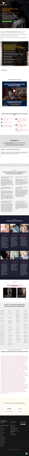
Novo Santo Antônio (3, 391)
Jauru (18, 375)
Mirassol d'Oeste (3, 361)
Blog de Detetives (7, 37)
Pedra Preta (2, 366)
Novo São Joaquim (14, 382)
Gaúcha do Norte (3, 378)
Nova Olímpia (22, 363)
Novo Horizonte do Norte (4, 385)
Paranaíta (15, 372)
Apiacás (16, 373)
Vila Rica (7, 361)
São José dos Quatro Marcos (24, 364)
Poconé (19, 360)
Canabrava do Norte (20, 382)
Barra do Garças (15, 357)
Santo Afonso (12, 388)
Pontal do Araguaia (22, 378)
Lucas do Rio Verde (3, 357)
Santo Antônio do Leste (4, 382)
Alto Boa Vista (14, 378)
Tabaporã (2, 375)
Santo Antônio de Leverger (21, 366)
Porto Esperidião (17, 370)
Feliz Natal (6, 369)
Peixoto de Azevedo (3, 360)
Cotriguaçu (9, 364)
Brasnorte (13, 364)
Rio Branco (9, 382)
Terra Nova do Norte (20, 373)
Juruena (17, 367)
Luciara (19, 391)
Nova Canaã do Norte (25, 369)
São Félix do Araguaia (4, 372)
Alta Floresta (20, 357)
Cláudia (9, 370)
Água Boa (14, 361)
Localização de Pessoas (13, 429)
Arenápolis (25, 373)
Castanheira (21, 375)
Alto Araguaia (18, 364)
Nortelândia (19, 379)
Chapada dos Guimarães (4, 364)
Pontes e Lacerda (25, 357)
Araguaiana (23, 388)
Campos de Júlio (8, 378)
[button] (28, 156)
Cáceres (2, 434)
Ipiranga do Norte (21, 376)
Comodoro (10, 363)
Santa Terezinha (12, 376)
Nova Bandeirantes (24, 367)
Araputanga (15, 366)
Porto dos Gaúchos (15, 381)
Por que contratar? (12, 426)
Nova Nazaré (14, 385)
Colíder (16, 360)
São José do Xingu (3, 381)
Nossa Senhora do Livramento (18, 369)
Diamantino (25, 361)
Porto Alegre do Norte (4, 370)
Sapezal (11, 361)
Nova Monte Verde (13, 375)
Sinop (1, 431)
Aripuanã (21, 361)
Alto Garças (12, 370)
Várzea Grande (2, 428)
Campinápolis (13, 367)
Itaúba (26, 385)
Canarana (2, 363)
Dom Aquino (17, 376)
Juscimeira (19, 372)
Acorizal (19, 381)
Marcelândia (2, 373)
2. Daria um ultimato (9, 56)
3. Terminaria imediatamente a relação (11, 59)
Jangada (8, 376)
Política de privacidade (13, 434)
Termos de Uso (12, 433)
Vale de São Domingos (18, 388)
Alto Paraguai (9, 372)
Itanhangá (18, 378)
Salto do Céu (2, 388)
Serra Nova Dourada (23, 391)
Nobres (20, 367)
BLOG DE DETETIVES (16, 286)
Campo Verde (2, 445)
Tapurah (9, 369)
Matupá (26, 366)
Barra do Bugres (12, 360)
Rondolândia (10, 385)
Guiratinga (2, 369)
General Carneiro (9, 381)
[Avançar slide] (25, 299)
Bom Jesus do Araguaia (9, 379)
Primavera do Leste (9, 357)
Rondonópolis (2, 430)
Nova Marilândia (7, 388)
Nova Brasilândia (19, 385)
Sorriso (1, 435)
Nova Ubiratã (22, 370)
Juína (1, 446)
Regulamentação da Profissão (14, 428)
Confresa (22, 360)
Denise (5, 375)
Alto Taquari (23, 372)
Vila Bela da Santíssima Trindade (8, 367)
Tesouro (23, 385)
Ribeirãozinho (15, 391)
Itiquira (12, 369)
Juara (8, 360)
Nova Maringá (26, 375)
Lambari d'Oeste (15, 379)
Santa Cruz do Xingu (10, 391)
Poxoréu (2, 367)
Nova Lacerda (3, 379)
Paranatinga (17, 361)
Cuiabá (1, 427)
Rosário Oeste (10, 366)
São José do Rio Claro (16, 363)
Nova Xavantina (6, 363)
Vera (12, 372)
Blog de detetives (12, 425)
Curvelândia (23, 381)
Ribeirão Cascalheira (11, 373)
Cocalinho (23, 379)
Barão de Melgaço (3, 376)
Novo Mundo (9, 375)
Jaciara (25, 360)
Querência (6, 366)
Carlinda (6, 373)
